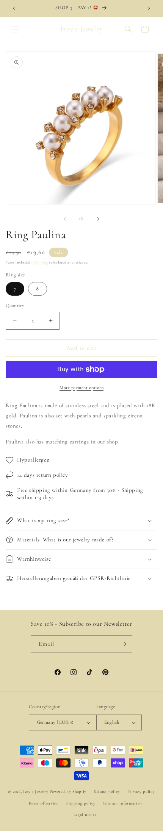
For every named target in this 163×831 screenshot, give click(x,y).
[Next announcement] (149, 8)
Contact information (122, 803)
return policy (52, 474)
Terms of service (43, 803)
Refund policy (107, 791)
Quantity (15, 305)
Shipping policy (81, 803)
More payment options (81, 387)
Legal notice (85, 814)
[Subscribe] (123, 644)
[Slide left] (64, 219)
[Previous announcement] (14, 8)
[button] (15, 29)
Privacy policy (141, 791)
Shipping (40, 262)
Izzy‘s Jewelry (36, 791)
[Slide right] (98, 219)
